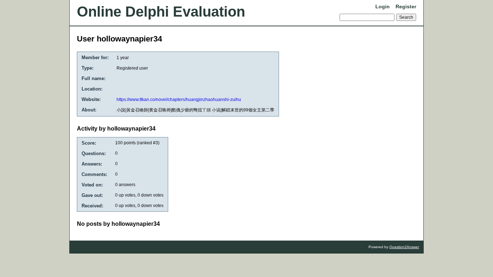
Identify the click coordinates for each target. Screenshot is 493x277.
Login (382, 6)
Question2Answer (404, 247)
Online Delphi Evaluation (161, 11)
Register (406, 6)
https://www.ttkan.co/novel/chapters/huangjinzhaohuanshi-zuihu (179, 99)
